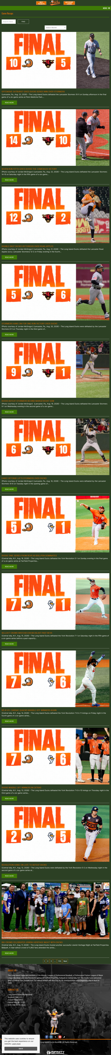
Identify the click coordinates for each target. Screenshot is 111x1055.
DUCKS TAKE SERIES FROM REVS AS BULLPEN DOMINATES (29, 555)
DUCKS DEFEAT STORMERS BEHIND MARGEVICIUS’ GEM (28, 401)
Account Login (69, 3)
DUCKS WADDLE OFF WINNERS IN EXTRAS (21, 787)
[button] (105, 8)
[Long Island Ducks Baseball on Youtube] (60, 1037)
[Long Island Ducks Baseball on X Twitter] (55, 1037)
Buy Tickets (41, 3)
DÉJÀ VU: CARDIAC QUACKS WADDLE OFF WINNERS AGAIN (29, 710)
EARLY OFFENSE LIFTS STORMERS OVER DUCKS (24, 478)
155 (59, 961)
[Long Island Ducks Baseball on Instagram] (51, 1037)
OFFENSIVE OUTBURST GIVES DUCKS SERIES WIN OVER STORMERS (33, 91)
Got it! (21, 1049)
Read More (9, 102)
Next (65, 961)
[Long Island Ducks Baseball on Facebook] (47, 1037)
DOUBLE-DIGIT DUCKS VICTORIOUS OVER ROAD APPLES (27, 246)
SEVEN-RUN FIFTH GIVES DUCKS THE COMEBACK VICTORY (29, 169)
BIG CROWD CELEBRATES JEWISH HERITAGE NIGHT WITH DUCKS (32, 942)
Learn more (16, 1044)
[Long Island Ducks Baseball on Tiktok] (64, 1037)
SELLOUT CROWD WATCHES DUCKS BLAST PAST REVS (27, 632)
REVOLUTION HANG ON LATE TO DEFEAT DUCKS (24, 864)
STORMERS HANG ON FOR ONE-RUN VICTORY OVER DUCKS (29, 323)
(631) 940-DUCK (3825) (17, 1005)
